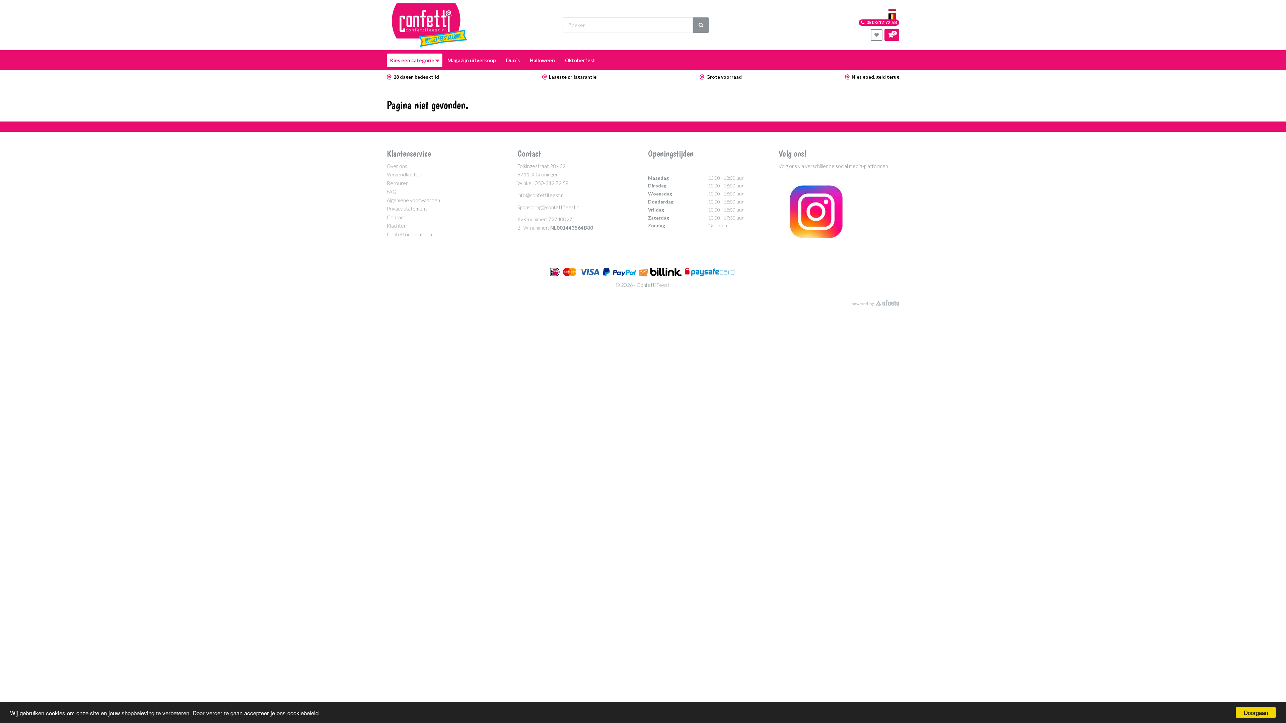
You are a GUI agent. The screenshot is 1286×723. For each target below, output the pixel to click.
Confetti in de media (409, 234)
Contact (396, 217)
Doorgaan (1256, 712)
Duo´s (513, 60)
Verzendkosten (404, 174)
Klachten (397, 226)
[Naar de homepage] (429, 25)
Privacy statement (407, 209)
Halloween (542, 60)
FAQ (392, 191)
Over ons (397, 166)
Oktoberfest (580, 60)
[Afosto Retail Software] (875, 303)
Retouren (398, 183)
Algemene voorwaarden (413, 200)
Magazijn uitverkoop (471, 60)
